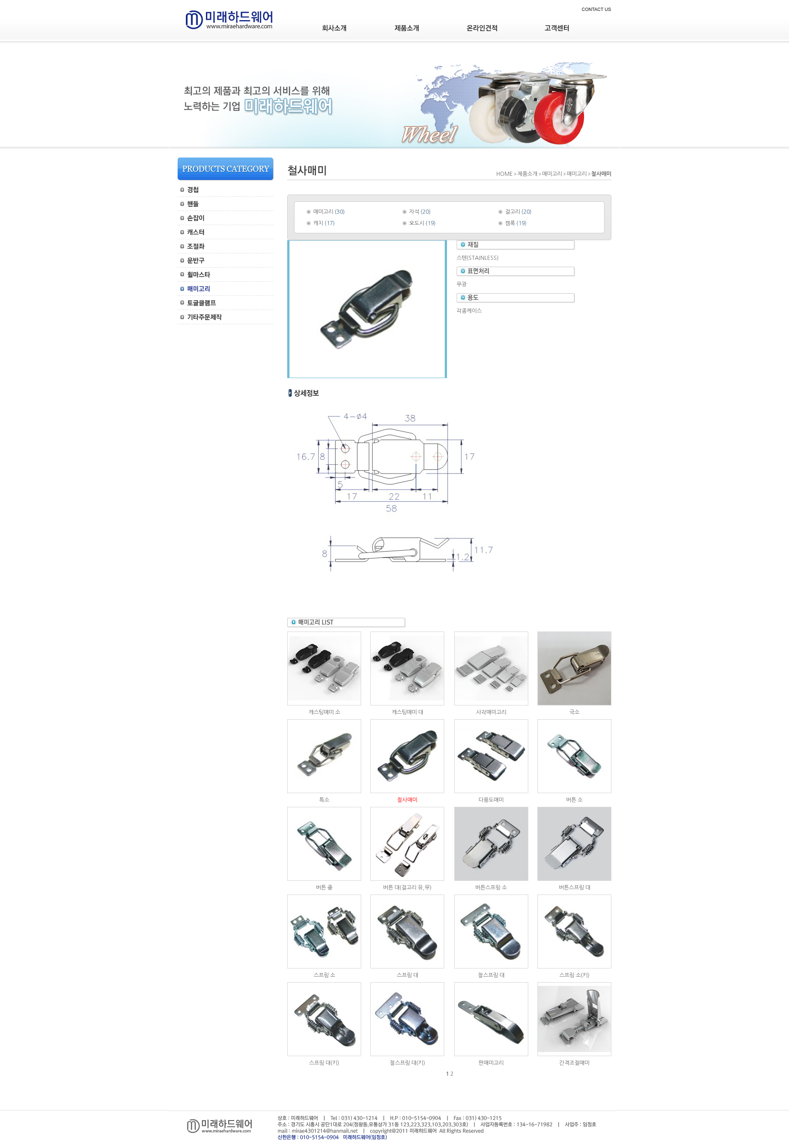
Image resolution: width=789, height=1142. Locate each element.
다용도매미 (491, 800)
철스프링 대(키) (407, 1063)
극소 (574, 712)
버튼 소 (574, 800)
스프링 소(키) (574, 975)
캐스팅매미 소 (324, 712)
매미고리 (323, 212)
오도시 (416, 223)
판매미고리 (491, 1063)
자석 (414, 212)
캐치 (318, 223)
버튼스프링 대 (574, 887)
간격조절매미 (574, 1063)
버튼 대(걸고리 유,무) (407, 887)
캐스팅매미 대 (407, 712)
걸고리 (512, 212)
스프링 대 (407, 975)
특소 (324, 800)
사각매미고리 (491, 712)
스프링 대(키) (324, 1063)
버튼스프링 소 (491, 887)
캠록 (510, 223)
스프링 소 (324, 975)
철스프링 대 (491, 975)
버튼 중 (324, 887)
